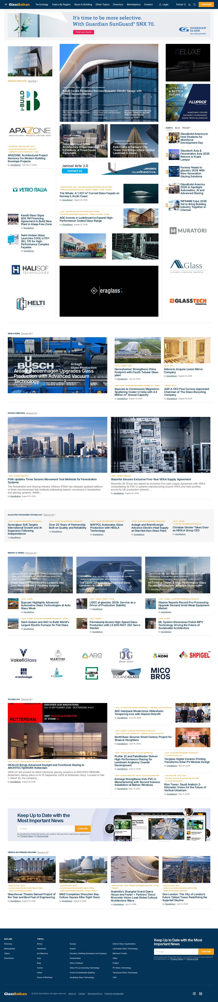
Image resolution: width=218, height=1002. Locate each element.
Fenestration (154, 576)
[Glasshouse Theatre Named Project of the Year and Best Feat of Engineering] (32, 869)
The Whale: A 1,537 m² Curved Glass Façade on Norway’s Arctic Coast (89, 195)
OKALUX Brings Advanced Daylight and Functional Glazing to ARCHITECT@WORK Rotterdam (46, 767)
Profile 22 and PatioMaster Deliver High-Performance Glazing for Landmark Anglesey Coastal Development (136, 761)
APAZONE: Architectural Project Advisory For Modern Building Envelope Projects (28, 158)
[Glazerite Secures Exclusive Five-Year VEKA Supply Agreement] (160, 445)
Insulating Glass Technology (48, 576)
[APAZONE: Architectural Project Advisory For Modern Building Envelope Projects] (30, 131)
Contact (82, 993)
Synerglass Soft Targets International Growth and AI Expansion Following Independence (25, 529)
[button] (6, 4)
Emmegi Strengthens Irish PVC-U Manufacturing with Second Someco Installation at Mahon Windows (137, 782)
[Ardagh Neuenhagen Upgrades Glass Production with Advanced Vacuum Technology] (57, 365)
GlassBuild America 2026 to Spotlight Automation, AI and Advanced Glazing (192, 189)
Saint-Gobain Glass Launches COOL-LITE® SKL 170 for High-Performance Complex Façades (35, 241)
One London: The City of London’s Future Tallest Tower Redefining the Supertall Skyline (184, 897)
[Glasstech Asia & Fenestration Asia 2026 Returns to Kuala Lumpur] (174, 154)
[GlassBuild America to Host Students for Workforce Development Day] (174, 137)
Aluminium (13, 146)
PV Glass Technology (144, 753)
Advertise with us (95, 993)
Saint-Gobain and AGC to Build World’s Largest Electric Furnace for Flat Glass (45, 624)
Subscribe (206, 4)
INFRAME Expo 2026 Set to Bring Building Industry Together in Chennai (193, 206)
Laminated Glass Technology (21, 152)
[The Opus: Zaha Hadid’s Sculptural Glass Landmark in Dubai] (109, 575)
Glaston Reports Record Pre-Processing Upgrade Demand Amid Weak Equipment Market (183, 605)
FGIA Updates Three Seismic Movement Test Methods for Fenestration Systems (52, 481)
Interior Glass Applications (124, 944)
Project (67, 141)
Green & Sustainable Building (72, 190)
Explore (8, 939)
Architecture (24, 146)
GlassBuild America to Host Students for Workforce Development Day (194, 138)
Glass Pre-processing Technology (23, 149)
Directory (8, 944)
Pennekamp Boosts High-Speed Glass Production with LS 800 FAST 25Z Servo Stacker (115, 625)
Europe (22, 366)
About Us (72, 993)
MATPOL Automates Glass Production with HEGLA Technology (106, 527)
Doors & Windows (21, 476)
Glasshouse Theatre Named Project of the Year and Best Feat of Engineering (32, 896)
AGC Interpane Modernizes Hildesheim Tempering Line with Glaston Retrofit (139, 713)
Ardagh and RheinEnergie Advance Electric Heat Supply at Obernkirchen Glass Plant (150, 527)
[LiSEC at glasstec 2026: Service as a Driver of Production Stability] (81, 603)
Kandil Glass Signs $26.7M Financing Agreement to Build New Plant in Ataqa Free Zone (36, 220)
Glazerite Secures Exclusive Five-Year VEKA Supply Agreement (151, 479)
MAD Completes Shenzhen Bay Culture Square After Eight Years (79, 896)
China (129, 366)
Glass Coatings (76, 963)
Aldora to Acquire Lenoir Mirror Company (183, 371)
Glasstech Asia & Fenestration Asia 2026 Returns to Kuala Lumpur (195, 155)
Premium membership (114, 993)
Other (36, 152)
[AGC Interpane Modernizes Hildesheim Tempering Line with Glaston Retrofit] (192, 713)
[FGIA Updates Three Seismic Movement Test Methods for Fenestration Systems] (57, 445)
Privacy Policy (27, 836)
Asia (117, 385)
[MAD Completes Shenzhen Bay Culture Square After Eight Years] (83, 869)
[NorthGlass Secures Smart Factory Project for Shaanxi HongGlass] (192, 737)
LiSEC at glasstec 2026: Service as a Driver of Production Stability (112, 604)
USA (171, 366)
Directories (9, 958)
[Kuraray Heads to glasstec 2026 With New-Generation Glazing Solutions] (174, 171)
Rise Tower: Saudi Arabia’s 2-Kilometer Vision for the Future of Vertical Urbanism (185, 787)
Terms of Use (42, 836)
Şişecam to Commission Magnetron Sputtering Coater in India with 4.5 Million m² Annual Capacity (137, 392)
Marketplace (9, 948)
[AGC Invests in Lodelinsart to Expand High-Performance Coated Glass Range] (140, 218)
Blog (33, 146)
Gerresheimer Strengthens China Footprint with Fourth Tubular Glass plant (136, 372)
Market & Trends (91, 190)
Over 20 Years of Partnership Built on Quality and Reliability (67, 526)
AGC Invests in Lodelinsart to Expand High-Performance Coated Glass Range (86, 219)
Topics (7, 953)
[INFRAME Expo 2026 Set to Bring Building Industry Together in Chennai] (174, 205)
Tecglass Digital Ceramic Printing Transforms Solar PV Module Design (187, 761)
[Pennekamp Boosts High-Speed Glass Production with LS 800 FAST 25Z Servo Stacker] (81, 623)
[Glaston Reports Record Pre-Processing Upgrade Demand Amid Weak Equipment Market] (150, 603)
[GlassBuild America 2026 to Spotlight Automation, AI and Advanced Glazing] (174, 188)
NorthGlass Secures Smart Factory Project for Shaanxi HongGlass (143, 739)
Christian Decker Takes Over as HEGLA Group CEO (191, 529)
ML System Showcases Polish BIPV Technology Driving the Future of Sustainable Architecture (180, 625)
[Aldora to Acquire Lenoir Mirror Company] (187, 350)
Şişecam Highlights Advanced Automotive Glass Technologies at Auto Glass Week (46, 605)
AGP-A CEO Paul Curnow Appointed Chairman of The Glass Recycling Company (186, 392)
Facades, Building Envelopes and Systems (80, 138)
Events (105, 599)
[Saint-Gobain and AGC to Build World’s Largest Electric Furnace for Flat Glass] (13, 623)
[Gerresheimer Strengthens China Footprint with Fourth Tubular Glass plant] (138, 350)
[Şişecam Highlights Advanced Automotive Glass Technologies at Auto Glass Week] (13, 603)
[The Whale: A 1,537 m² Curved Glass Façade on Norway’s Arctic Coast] (140, 193)
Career (123, 366)
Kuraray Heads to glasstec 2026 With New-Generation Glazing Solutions (192, 172)
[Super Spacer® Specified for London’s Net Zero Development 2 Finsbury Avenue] (40, 575)
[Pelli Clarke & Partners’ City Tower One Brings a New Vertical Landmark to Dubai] (134, 141)
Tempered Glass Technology (161, 707)
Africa (168, 385)
